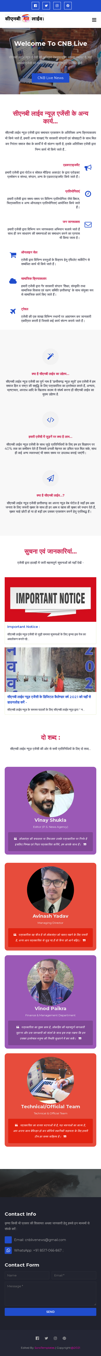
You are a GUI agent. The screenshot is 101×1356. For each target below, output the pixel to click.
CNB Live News (50, 78)
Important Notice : (23, 626)
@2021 (75, 1347)
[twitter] (46, 5)
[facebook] (35, 5)
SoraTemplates (44, 1347)
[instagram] (57, 5)
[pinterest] (68, 5)
